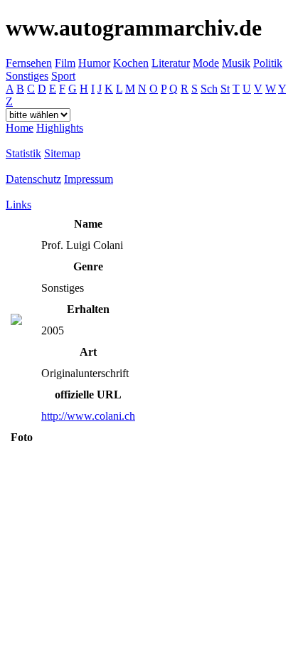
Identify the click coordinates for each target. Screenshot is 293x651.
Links (18, 205)
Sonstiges (27, 76)
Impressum (88, 179)
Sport (63, 76)
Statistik (23, 153)
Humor (94, 63)
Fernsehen (29, 63)
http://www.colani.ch (88, 416)
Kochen (131, 63)
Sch (209, 89)
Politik (267, 63)
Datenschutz (33, 179)
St (225, 89)
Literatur (170, 63)
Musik (236, 63)
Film (65, 63)
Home (19, 128)
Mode (206, 63)
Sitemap (62, 153)
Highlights (59, 128)
